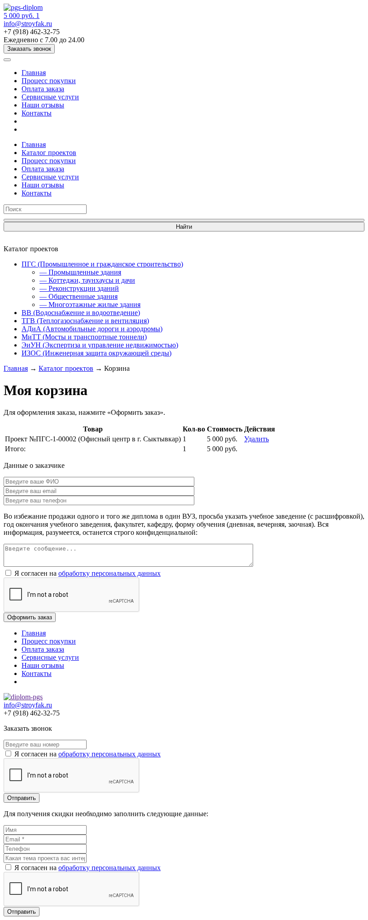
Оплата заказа (43, 89)
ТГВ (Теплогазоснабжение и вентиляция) (85, 320)
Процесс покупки (49, 80)
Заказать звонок (29, 48)
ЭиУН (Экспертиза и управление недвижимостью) (100, 345)
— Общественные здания (78, 296)
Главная (34, 72)
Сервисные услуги (50, 97)
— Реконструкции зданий (79, 288)
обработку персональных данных (109, 573)
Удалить (256, 439)
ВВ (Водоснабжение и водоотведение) (81, 312)
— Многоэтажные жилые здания (89, 304)
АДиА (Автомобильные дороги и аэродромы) (92, 329)
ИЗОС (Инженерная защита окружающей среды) (96, 353)
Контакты (37, 113)
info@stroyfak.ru (28, 23)
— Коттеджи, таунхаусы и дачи (87, 280)
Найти (184, 226)
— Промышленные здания (80, 272)
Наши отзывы (43, 105)
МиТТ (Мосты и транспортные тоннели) (84, 337)
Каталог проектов (49, 152)
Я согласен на (87, 573)
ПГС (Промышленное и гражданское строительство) (102, 264)
